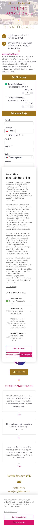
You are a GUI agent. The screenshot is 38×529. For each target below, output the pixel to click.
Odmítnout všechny (19, 517)
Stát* (7, 154)
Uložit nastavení (19, 348)
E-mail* (8, 120)
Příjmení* (8, 146)
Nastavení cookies (10, 512)
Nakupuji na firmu (15, 135)
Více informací (15, 506)
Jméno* (8, 139)
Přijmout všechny (19, 522)
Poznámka (9, 162)
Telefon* (8, 128)
